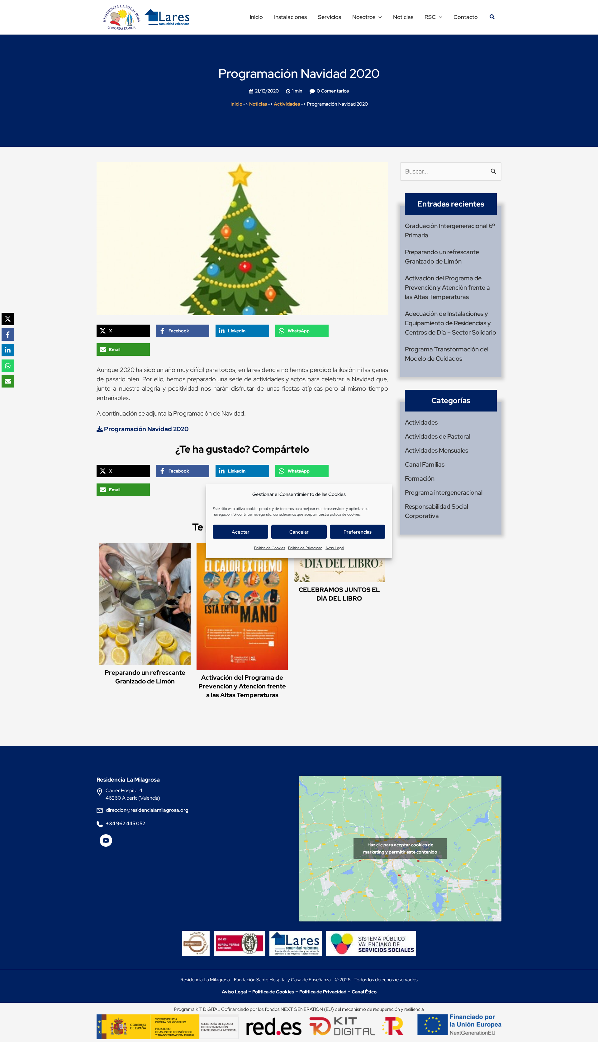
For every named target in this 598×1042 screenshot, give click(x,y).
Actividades (287, 104)
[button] (378, 17)
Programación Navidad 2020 (146, 429)
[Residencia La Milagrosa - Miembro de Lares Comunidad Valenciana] (295, 938)
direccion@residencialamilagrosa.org (147, 810)
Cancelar (299, 532)
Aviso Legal (334, 547)
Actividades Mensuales (436, 450)
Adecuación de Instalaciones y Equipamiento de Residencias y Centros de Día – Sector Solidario (450, 323)
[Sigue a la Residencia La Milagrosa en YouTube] (106, 843)
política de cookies (345, 513)
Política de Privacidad (305, 547)
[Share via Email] (8, 381)
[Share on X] (8, 319)
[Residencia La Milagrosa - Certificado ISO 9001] (241, 938)
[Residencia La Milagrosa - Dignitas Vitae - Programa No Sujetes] (197, 938)
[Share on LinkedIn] (8, 350)
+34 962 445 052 (125, 823)
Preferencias (358, 532)
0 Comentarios (333, 91)
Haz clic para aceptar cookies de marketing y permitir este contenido (400, 848)
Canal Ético (364, 992)
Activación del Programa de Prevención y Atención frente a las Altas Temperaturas (242, 686)
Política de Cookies (269, 547)
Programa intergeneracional (443, 492)
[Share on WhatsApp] (8, 365)
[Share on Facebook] (8, 334)
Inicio (236, 104)
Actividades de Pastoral (437, 436)
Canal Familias (424, 464)
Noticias (258, 104)
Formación (419, 478)
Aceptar (240, 532)
